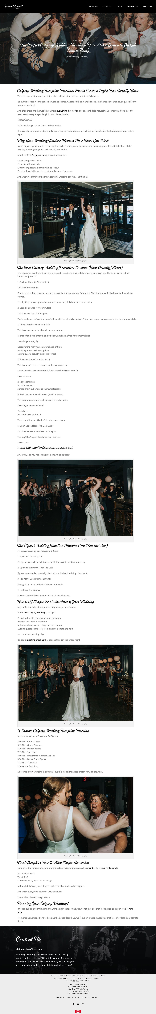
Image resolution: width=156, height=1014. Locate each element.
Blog (120, 7)
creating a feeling (35, 639)
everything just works (67, 110)
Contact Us (132, 7)
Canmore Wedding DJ (78, 990)
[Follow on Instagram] (78, 1004)
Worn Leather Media (29, 972)
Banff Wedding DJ (78, 988)
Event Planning (73, 57)
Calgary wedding (40, 155)
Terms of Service (64, 997)
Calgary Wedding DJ (78, 986)
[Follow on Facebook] (73, 1004)
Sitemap (96, 997)
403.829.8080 (78, 982)
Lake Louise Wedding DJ (78, 991)
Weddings (85, 57)
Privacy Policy (82, 997)
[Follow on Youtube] (82, 1004)
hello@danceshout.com (77, 980)
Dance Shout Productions (70, 976)
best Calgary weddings (35, 612)
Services (106, 7)
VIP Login (147, 7)
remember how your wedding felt (101, 868)
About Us (93, 7)
